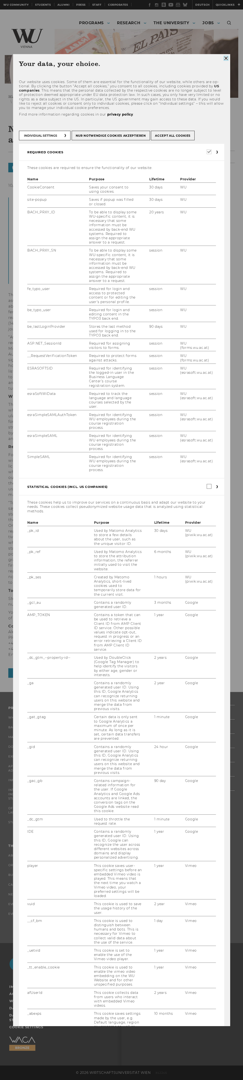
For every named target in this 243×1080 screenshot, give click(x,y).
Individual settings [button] (40, 135)
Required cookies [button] (45, 152)
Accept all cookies (173, 135)
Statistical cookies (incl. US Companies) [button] (67, 487)
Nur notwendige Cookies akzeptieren (110, 135)
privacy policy (120, 114)
